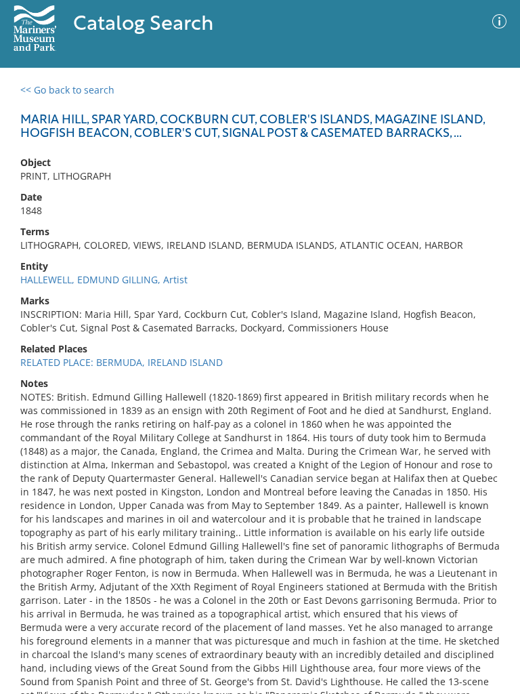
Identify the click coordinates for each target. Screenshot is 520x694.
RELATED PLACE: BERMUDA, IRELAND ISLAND (121, 362)
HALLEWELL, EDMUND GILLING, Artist (104, 279)
